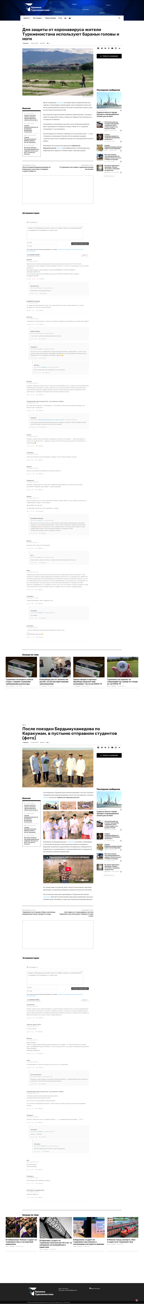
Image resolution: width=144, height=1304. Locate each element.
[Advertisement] (58, 189)
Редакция (25, 43)
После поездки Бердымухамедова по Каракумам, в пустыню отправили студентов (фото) (36, 169)
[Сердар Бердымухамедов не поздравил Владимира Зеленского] (100, 137)
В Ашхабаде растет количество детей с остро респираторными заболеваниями (54, 681)
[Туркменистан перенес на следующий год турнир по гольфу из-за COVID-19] (122, 667)
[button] (119, 18)
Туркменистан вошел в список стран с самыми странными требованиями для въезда (19, 681)
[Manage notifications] (136, 1300)
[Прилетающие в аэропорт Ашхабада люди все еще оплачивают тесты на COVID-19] (89, 667)
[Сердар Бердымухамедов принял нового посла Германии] (100, 148)
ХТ (23, 25)
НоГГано (40, 333)
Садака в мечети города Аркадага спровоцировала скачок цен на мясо (31, 117)
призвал (59, 148)
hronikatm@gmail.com (71, 1290)
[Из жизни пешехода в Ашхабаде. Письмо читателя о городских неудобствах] (100, 168)
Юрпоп (39, 557)
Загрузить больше (108, 176)
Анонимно (40, 612)
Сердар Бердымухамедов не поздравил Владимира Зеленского (31, 129)
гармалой (59, 103)
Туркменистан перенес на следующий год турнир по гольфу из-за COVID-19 (122, 681)
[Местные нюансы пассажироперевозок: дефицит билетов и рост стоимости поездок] (100, 157)
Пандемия (43, 367)
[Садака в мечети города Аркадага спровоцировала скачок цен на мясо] (109, 100)
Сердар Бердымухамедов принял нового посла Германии (30, 139)
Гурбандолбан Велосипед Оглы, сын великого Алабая (51, 419)
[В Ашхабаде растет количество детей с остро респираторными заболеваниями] (55, 667)
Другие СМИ (107, 172)
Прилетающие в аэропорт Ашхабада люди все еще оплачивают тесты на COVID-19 (87, 681)
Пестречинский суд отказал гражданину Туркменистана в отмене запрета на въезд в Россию (111, 125)
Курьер (39, 520)
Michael (40, 288)
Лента (25, 135)
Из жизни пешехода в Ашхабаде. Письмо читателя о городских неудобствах (112, 168)
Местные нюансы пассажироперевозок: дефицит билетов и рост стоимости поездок (31, 151)
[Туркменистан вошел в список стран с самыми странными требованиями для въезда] (21, 667)
